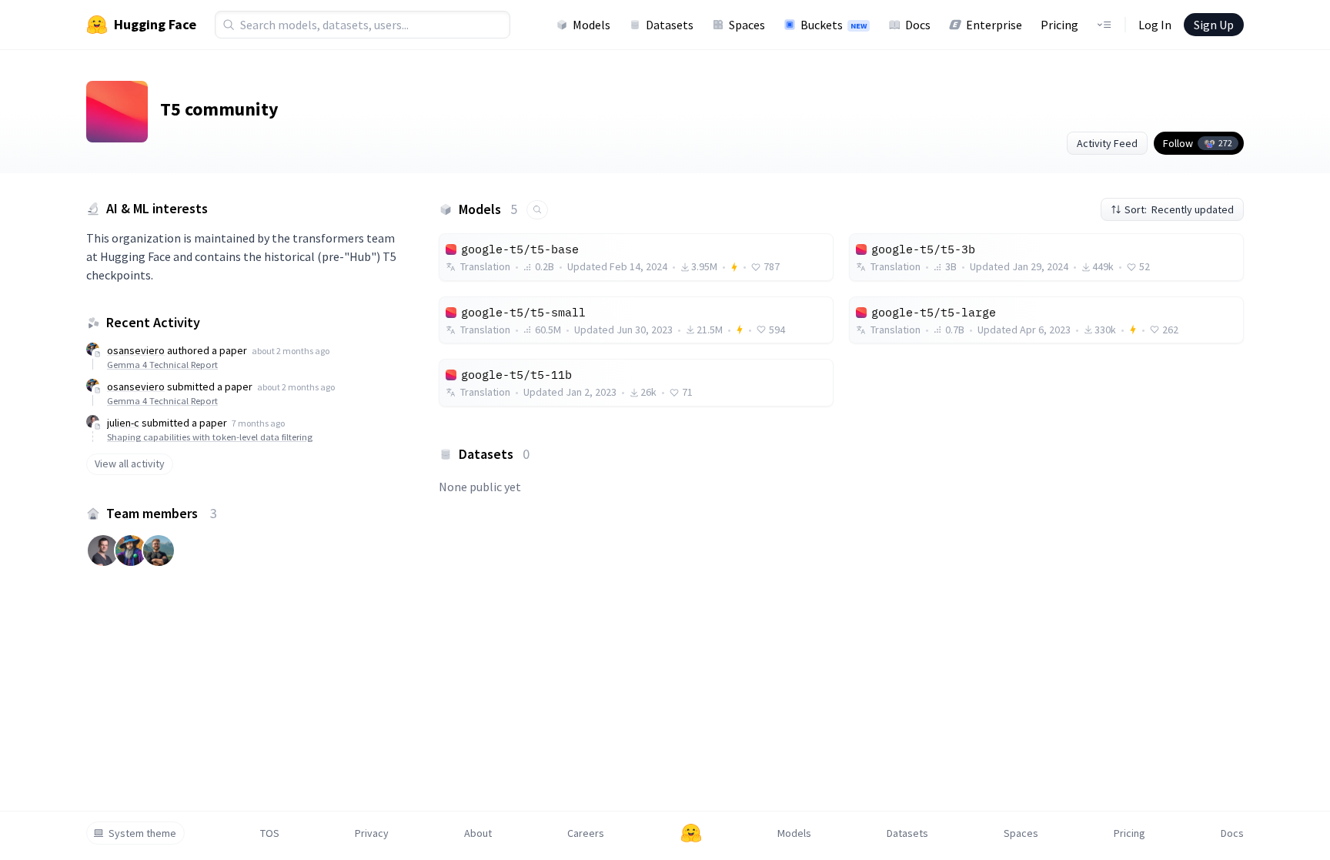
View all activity (130, 463)
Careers (585, 833)
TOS (269, 833)
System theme (142, 833)
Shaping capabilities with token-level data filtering (209, 437)
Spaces (747, 24)
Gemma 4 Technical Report (162, 364)
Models (591, 24)
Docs (918, 24)
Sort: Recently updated (1179, 209)
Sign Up (1214, 24)
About (478, 833)
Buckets (833, 24)
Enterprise (994, 24)
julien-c (123, 423)
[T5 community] (117, 111)
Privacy (372, 833)
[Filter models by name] (537, 209)
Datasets (669, 24)
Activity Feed (1107, 143)
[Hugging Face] (691, 833)
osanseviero (136, 350)
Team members (161, 513)
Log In (1154, 24)
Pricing (1059, 24)
